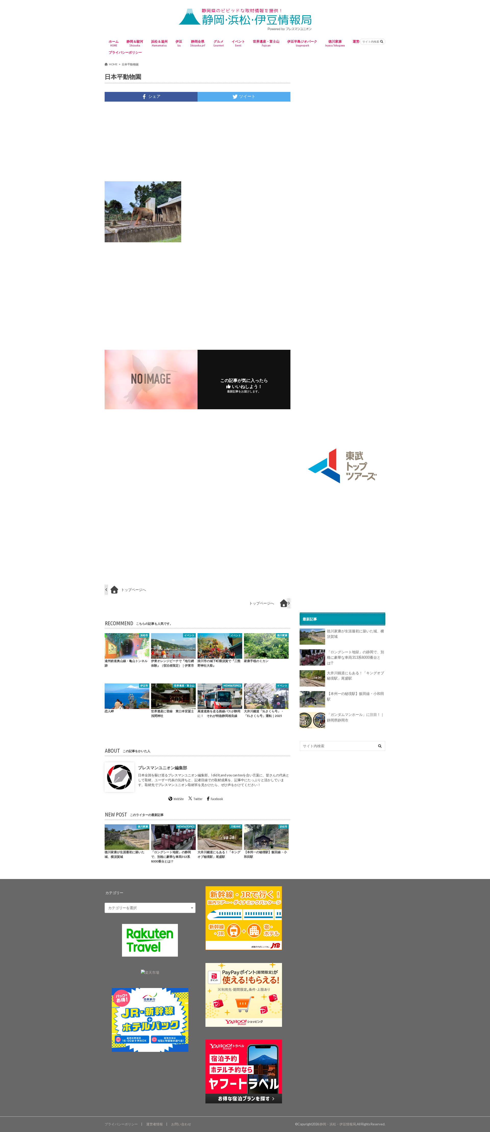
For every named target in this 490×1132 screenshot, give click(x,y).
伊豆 (179, 43)
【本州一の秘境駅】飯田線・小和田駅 (355, 697)
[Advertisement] (197, 141)
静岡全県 (197, 43)
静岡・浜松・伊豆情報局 (338, 1124)
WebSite (179, 799)
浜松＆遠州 (159, 43)
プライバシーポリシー (125, 52)
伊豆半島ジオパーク (302, 43)
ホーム (114, 43)
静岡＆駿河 (135, 43)
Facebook (217, 799)
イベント (238, 43)
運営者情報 (154, 1124)
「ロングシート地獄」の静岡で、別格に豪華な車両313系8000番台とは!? (355, 657)
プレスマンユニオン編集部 (162, 767)
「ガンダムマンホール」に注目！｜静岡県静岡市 (355, 717)
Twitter (197, 799)
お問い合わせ (181, 1124)
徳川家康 (335, 43)
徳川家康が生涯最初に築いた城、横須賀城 (355, 634)
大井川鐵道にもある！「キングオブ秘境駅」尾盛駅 (355, 676)
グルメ (218, 43)
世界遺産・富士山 (266, 43)
